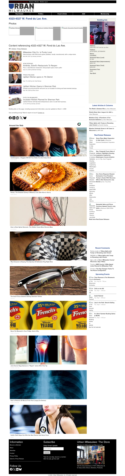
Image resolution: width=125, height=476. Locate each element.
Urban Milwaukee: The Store (93, 442)
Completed (93, 55)
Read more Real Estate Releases (99, 219)
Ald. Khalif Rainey (36, 81)
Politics (40, 14)
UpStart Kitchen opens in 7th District (38, 76)
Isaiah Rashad (98, 296)
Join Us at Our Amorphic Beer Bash (19, 2)
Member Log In (44, 2)
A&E (83, 14)
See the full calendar (95, 327)
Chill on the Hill (99, 288)
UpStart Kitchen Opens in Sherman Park (39, 86)
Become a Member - (34, 2)
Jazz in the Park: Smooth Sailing (104, 302)
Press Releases (22, 49)
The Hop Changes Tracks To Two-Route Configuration (102, 269)
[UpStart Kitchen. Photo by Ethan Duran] (14, 31)
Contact (12, 453)
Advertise (12, 450)
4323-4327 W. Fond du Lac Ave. (28, 18)
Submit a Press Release (17, 459)
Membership (105, 14)
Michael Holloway (36, 69)
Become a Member (15, 445)
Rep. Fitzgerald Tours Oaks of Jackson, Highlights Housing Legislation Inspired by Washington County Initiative (105, 154)
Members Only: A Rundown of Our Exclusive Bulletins (100, 118)
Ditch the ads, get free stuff (51, 459)
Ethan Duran (35, 90)
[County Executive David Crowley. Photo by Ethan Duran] (72, 35)
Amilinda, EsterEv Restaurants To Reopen (40, 65)
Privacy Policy (14, 456)
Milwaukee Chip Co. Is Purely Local (37, 52)
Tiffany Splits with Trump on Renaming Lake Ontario (101, 252)
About (11, 448)
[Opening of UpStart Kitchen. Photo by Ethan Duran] (44, 33)
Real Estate (19, 14)
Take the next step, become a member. (54, 457)
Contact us (41, 113)
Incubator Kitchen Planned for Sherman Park (41, 99)
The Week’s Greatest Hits (97, 109)
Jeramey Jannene (36, 56)
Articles (14, 49)
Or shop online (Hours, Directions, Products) (90, 468)
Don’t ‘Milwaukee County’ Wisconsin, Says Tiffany (102, 260)
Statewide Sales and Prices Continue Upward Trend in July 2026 (105, 206)
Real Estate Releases (102, 135)
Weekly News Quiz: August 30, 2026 (100, 112)
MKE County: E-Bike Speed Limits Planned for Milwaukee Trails (101, 265)
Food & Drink (62, 14)
